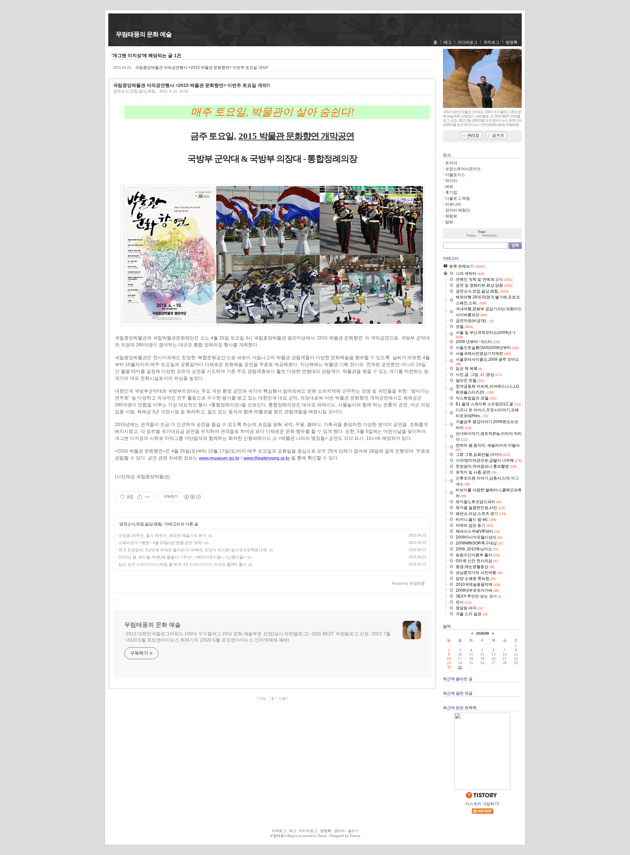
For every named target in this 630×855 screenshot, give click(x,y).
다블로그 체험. (458, 198)
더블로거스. (455, 175)
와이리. (451, 180)
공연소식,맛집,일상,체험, (135, 91)
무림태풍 (277, 836)
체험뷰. (451, 216)
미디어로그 (467, 42)
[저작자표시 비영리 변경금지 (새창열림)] (192, 496)
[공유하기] (140, 497)
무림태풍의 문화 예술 (144, 34)
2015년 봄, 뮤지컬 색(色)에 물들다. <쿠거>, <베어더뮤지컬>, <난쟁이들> (181, 557)
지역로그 (279, 831)
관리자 (339, 831)
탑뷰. (449, 222)
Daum (322, 836)
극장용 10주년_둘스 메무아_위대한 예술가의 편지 (162, 535)
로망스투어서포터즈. (463, 169)
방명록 (511, 42)
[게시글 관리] (148, 497)
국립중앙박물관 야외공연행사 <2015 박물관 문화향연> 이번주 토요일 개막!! (201, 67)
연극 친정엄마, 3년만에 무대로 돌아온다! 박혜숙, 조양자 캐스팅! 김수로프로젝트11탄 (192, 550)
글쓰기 (353, 831)
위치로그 (491, 42)
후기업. (451, 192)
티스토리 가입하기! (482, 804)
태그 (448, 42)
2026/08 (482, 633)
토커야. (451, 163)
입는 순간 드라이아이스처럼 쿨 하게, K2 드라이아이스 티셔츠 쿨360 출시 (182, 564)
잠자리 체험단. (458, 210)
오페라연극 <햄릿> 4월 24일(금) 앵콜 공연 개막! (160, 542)
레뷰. (449, 186)
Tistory (355, 836)
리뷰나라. (453, 204)
